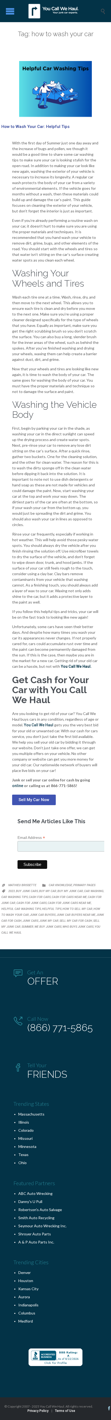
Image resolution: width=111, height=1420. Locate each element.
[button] (34, 800)
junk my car (48, 921)
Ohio (22, 1162)
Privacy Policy (37, 1411)
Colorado (26, 1130)
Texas (23, 1154)
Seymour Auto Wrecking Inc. (42, 1226)
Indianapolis (28, 1305)
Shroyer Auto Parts (34, 1234)
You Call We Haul (38, 725)
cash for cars (40, 897)
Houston (25, 1280)
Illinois (23, 1122)
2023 (11, 891)
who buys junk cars (78, 926)
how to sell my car (77, 909)
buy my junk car (70, 891)
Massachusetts (31, 1114)
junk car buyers (43, 915)
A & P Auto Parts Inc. (36, 1242)
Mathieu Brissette (22, 885)
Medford (25, 1321)
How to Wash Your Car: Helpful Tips (35, 126)
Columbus (26, 1313)
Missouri (25, 1138)
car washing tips (14, 897)
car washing (93, 891)
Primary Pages (84, 885)
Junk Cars (30, 921)
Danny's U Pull (30, 1201)
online (17, 786)
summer (27, 926)
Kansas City (28, 1288)
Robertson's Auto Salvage (40, 1209)
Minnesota (27, 1146)
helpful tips (51, 909)
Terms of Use (65, 1411)
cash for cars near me (69, 897)
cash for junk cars (31, 903)
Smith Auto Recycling (36, 1217)
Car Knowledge (60, 885)
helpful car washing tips (21, 909)
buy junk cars (27, 891)
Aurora (24, 1296)
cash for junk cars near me (69, 903)
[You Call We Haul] (59, 11)
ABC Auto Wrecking (35, 1193)
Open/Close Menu (10, 11)
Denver (24, 1272)
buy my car (47, 891)
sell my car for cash (76, 921)
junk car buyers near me (76, 915)
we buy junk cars (47, 926)
